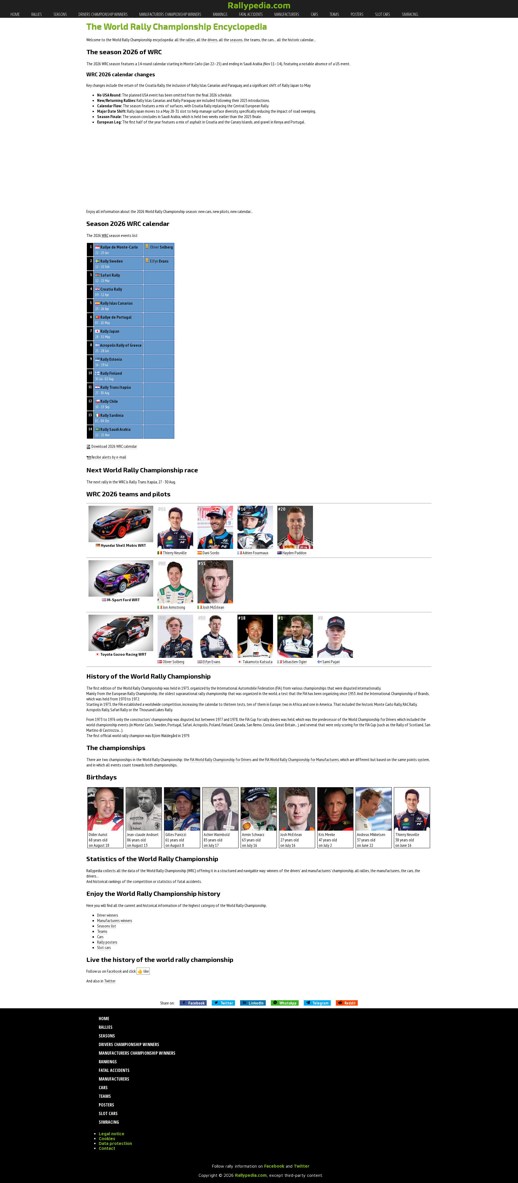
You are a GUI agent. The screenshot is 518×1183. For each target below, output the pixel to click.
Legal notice (111, 1133)
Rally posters (107, 942)
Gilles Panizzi (175, 834)
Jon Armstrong (174, 607)
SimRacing (409, 14)
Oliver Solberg (173, 661)
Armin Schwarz (253, 834)
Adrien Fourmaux (255, 552)
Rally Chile (109, 401)
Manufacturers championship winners (169, 14)
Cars (314, 14)
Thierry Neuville (175, 552)
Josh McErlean (213, 607)
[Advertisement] (259, 166)
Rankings (219, 14)
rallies (190, 39)
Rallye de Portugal (115, 317)
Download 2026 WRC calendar (114, 446)
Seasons (60, 14)
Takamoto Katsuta (257, 661)
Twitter (109, 980)
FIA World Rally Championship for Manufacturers (302, 759)
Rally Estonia (111, 359)
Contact (107, 1148)
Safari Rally (110, 275)
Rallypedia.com (259, 5)
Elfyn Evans (211, 661)
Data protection (115, 1143)
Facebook (114, 971)
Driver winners (107, 915)
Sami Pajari (331, 661)
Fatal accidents (250, 14)
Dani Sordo (211, 552)
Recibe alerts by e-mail (108, 457)
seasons (236, 39)
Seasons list (106, 925)
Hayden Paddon (294, 552)
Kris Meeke (327, 834)
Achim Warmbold (217, 834)
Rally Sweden (111, 261)
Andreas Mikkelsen (371, 834)
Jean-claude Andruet (143, 834)
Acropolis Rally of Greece (121, 345)
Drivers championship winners (103, 14)
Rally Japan (109, 331)
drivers (212, 39)
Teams (334, 14)
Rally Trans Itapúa (115, 387)
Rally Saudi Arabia (115, 429)
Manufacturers (286, 14)
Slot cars (382, 14)
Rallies (36, 14)
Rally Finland (111, 373)
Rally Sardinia (112, 415)
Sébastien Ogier (294, 661)
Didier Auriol (98, 834)
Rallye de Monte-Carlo (119, 247)
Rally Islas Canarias (116, 303)
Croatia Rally (111, 289)
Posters (356, 14)
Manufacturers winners (114, 920)
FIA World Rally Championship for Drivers (220, 759)
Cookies (107, 1138)
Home (15, 14)
